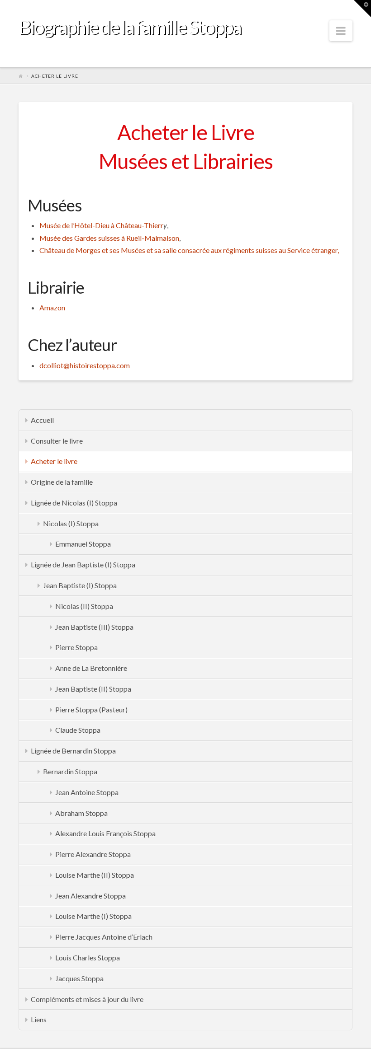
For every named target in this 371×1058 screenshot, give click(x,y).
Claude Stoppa (77, 730)
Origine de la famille (62, 482)
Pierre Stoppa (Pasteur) (91, 709)
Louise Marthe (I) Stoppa (93, 916)
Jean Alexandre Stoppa (90, 895)
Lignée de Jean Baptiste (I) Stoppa (83, 564)
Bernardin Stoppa (70, 771)
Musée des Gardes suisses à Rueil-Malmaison (109, 238)
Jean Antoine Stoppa (87, 792)
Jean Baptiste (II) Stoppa (93, 688)
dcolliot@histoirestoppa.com (84, 365)
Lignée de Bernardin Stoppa (73, 750)
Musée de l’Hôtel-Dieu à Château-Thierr (101, 225)
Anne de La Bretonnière (91, 668)
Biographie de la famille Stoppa (130, 27)
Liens (39, 1019)
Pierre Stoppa (76, 647)
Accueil (42, 420)
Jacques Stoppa (79, 978)
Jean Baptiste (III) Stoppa (94, 627)
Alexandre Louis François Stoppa (105, 833)
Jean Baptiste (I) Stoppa (80, 585)
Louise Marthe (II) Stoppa (94, 875)
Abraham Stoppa (81, 813)
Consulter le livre (57, 440)
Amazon (52, 307)
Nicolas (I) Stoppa (71, 523)
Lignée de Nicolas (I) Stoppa (74, 502)
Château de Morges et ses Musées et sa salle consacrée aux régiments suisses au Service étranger (188, 250)
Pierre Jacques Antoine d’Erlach (103, 936)
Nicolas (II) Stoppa (84, 606)
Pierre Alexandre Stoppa (93, 854)
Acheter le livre (54, 461)
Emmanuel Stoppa (83, 543)
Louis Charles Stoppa (87, 957)
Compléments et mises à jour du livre (87, 999)
